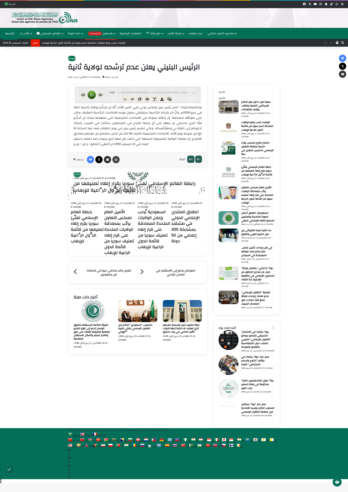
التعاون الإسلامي (50, 33)
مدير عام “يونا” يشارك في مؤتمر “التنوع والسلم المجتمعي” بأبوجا (255, 360)
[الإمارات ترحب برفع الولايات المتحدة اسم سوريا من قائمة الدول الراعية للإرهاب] (229, 133)
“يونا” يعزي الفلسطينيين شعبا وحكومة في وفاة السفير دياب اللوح (257, 384)
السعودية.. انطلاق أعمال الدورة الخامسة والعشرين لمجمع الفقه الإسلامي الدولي (257, 217)
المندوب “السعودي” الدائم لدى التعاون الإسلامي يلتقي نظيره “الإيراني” (135, 328)
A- (198, 159)
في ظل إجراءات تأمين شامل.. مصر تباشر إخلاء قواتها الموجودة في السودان (256, 251)
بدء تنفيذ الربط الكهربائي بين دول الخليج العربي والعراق (256, 232)
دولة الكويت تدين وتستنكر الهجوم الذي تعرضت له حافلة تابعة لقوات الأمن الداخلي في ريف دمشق (181, 328)
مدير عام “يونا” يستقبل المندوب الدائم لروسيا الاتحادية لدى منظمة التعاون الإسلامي (257, 408)
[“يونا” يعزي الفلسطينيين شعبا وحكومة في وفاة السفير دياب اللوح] (229, 398)
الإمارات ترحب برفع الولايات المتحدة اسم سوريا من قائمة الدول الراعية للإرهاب (257, 126)
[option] (174, 18)
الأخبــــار (25, 33)
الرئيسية (10, 33)
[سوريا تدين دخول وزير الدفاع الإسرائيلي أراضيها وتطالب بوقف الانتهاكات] (229, 113)
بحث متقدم (195, 33)
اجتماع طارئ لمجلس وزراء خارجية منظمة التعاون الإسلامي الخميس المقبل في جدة (257, 148)
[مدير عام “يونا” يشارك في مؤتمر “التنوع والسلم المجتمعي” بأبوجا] (229, 374)
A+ (191, 159)
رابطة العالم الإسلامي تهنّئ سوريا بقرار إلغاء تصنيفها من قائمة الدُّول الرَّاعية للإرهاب (134, 187)
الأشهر (222, 98)
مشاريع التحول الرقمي (221, 33)
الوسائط (155, 33)
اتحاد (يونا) (74, 33)
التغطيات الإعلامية (131, 33)
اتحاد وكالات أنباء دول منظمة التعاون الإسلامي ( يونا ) (96, 430)
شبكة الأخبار (175, 33)
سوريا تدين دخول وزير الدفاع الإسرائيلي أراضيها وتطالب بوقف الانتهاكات (256, 106)
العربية (12, 4)
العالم (72, 58)
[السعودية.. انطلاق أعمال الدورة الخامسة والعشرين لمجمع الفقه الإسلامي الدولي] (229, 224)
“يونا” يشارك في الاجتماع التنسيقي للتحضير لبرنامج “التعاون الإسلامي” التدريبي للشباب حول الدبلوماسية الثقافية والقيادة (256, 339)
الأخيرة (222, 92)
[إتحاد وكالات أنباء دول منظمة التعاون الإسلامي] (41, 17)
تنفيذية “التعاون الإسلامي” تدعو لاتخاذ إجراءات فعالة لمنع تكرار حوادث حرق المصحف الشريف (255, 298)
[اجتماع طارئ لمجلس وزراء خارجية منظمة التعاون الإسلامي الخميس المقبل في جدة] (229, 154)
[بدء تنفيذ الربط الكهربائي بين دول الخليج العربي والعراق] (229, 241)
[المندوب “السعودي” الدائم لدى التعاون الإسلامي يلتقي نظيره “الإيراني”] (137, 321)
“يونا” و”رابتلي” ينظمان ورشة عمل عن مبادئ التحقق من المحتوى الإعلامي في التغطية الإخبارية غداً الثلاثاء (257, 274)
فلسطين (101, 33)
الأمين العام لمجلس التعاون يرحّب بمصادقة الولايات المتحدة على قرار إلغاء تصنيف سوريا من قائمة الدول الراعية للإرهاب (257, 195)
